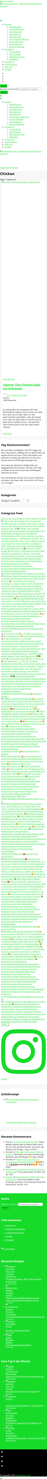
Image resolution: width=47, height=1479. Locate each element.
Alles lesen (7, 434)
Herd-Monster (15, 34)
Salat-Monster (15, 27)
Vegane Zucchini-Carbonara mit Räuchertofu (25, 1376)
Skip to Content (6, 1)
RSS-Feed (10, 1240)
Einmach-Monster (16, 47)
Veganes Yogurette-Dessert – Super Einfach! (24, 1405)
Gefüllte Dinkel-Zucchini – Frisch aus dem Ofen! (26, 1438)
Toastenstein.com (23, 1475)
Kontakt (8, 69)
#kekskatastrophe (17, 57)
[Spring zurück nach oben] (1, 1478)
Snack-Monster (15, 32)
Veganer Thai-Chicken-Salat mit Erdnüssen (21, 386)
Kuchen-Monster (16, 42)
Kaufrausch (9, 62)
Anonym (9, 1169)
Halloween (13, 59)
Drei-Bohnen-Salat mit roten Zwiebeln (22, 1423)
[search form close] (1, 95)
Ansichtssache (11, 64)
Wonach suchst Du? (8, 89)
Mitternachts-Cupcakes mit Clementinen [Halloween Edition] (22, 1160)
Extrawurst (9, 49)
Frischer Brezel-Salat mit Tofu (25, 1142)
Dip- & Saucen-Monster (19, 39)
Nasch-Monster (15, 44)
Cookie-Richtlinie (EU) (15, 1233)
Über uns (9, 67)
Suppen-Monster (16, 29)
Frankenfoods (15, 52)
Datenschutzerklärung (15, 1229)
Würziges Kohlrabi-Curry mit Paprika (21, 1391)
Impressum (11, 1225)
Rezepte (8, 24)
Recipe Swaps (15, 54)
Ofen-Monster (15, 37)
